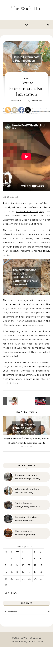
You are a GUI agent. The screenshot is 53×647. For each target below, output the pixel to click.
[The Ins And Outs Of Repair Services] (43, 401)
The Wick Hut (26, 8)
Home (26, 78)
